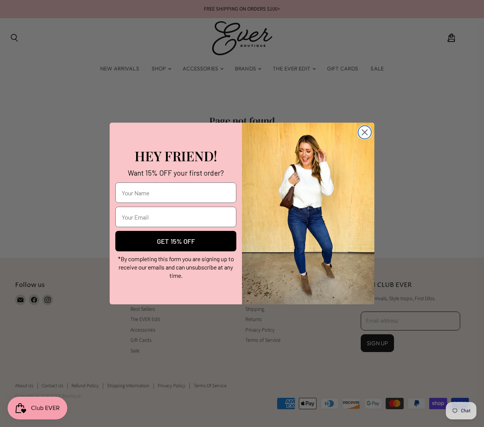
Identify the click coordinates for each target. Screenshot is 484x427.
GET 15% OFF (176, 241)
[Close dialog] (364, 132)
